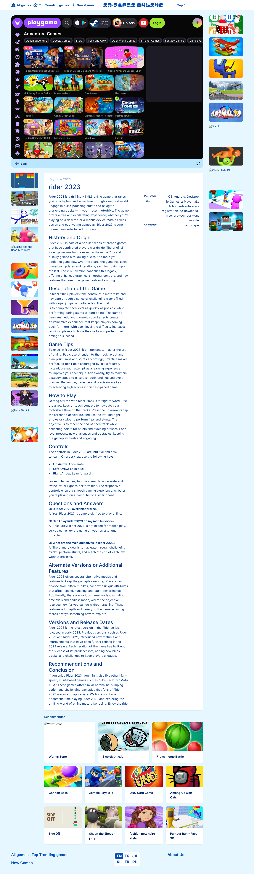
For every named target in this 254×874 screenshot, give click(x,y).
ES (127, 856)
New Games (22, 863)
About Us (176, 854)
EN (119, 856)
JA (135, 856)
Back (24, 164)
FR (127, 862)
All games (20, 854)
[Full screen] (198, 164)
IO (50, 179)
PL (134, 862)
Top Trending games (50, 854)
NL (119, 862)
